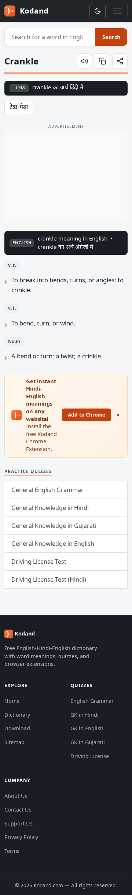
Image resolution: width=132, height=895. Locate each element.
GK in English (86, 728)
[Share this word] (120, 61)
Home (11, 700)
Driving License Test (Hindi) (48, 579)
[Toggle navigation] (117, 11)
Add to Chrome (86, 414)
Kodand (33, 11)
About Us (15, 796)
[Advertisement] (66, 176)
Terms (11, 850)
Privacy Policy (21, 837)
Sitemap (14, 742)
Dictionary (17, 714)
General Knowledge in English (52, 544)
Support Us (18, 823)
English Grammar (92, 700)
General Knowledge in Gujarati (53, 526)
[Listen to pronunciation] (84, 61)
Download (17, 728)
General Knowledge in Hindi (50, 508)
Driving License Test (38, 561)
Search (111, 36)
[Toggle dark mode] (97, 11)
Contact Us (18, 809)
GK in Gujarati (87, 742)
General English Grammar (47, 490)
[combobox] (50, 37)
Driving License (89, 756)
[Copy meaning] (102, 61)
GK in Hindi (84, 714)
